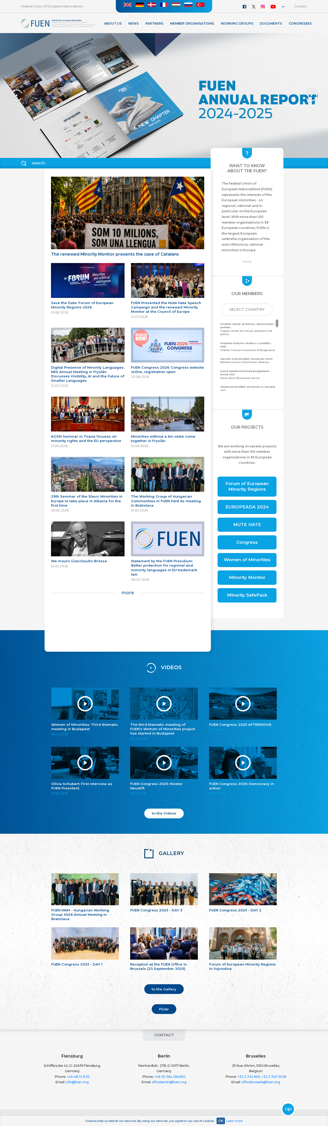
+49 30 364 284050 (170, 1077)
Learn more (234, 1121)
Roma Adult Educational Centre (245, 374)
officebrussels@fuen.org (261, 1082)
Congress (247, 542)
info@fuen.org (77, 1082)
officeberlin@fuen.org (169, 1082)
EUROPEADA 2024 (247, 506)
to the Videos (164, 813)
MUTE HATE (247, 524)
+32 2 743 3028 (274, 1077)
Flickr (164, 1009)
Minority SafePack (247, 595)
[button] (247, 310)
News (133, 23)
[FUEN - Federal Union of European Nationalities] (58, 23)
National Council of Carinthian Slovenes (246, 360)
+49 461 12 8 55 (78, 1077)
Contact (300, 6)
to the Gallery (164, 989)
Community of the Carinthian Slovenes (247, 390)
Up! (288, 1109)
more (127, 592)
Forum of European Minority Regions (247, 486)
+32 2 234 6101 (249, 1077)
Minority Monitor (247, 577)
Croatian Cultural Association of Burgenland (247, 346)
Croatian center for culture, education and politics (247, 329)
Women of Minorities (247, 559)
